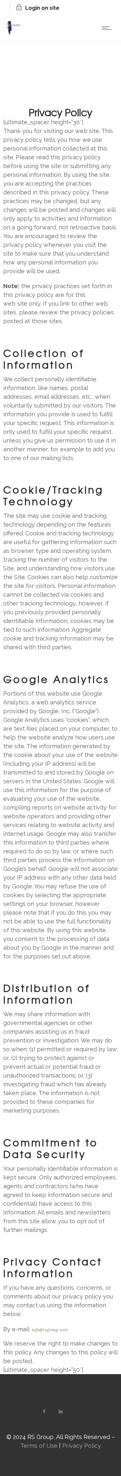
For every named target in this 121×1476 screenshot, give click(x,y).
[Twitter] (77, 1411)
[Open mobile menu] (108, 27)
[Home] (13, 32)
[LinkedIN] (60, 1411)
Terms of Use (38, 1445)
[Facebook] (44, 1411)
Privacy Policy (81, 1445)
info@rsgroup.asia (50, 1329)
